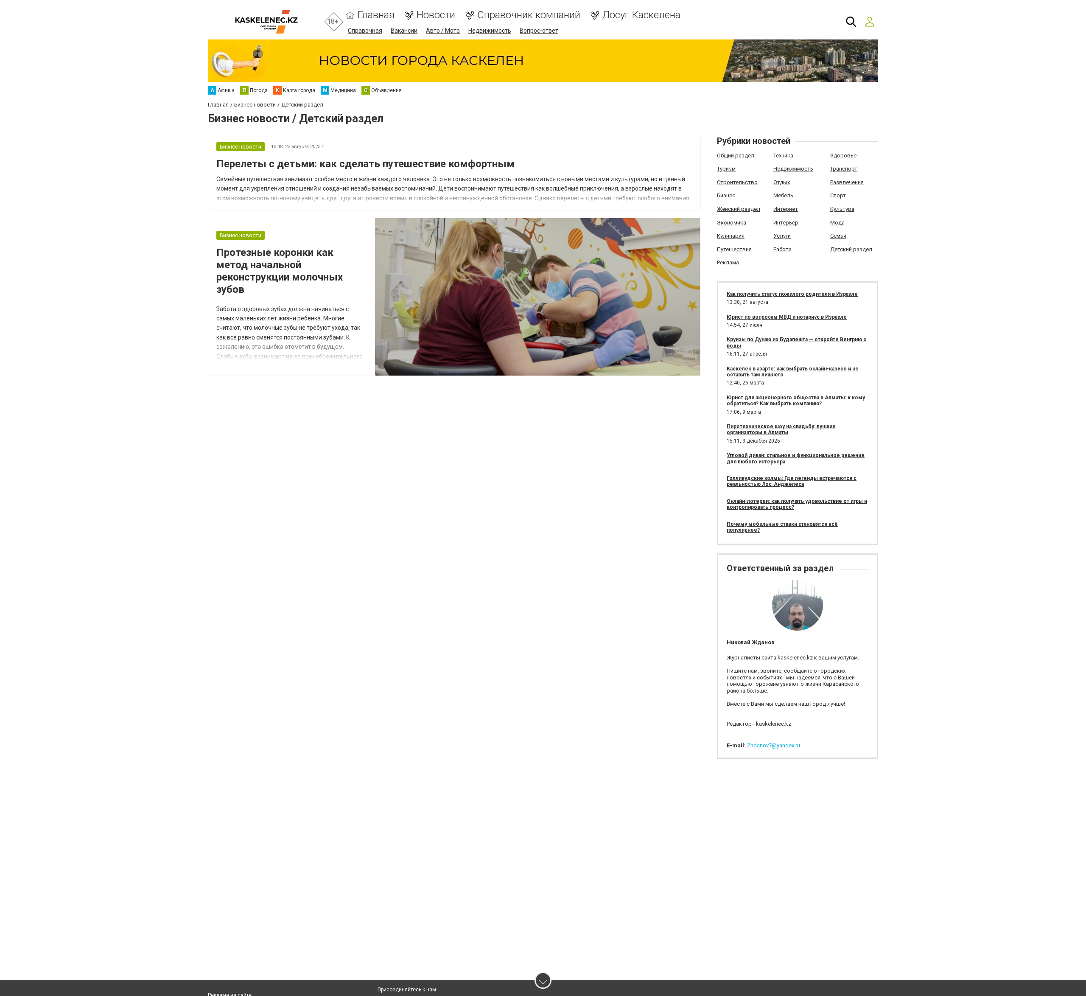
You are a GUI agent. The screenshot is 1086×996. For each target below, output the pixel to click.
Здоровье (843, 155)
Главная (376, 15)
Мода (837, 222)
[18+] (266, 22)
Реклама (728, 262)
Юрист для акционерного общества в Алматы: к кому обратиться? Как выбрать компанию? (796, 401)
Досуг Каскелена (641, 15)
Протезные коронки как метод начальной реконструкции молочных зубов (279, 271)
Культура (842, 209)
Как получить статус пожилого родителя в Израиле (792, 294)
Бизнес (726, 195)
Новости (436, 15)
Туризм (726, 169)
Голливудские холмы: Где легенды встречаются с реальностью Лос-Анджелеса (791, 481)
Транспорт (843, 169)
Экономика (731, 222)
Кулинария (731, 236)
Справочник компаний (528, 15)
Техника (783, 155)
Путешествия (734, 249)
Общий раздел (735, 155)
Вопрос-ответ (539, 30)
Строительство (737, 182)
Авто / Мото (443, 30)
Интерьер (785, 222)
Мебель (783, 195)
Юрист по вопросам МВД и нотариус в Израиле (787, 317)
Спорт (838, 195)
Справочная (365, 30)
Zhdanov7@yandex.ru (773, 745)
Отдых (781, 182)
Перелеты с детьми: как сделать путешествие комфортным (365, 164)
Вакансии (404, 30)
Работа (782, 249)
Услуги (782, 236)
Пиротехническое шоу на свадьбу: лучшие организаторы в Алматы (781, 429)
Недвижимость (489, 30)
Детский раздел (851, 249)
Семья (838, 236)
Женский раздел (738, 209)
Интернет (785, 209)
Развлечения (847, 182)
